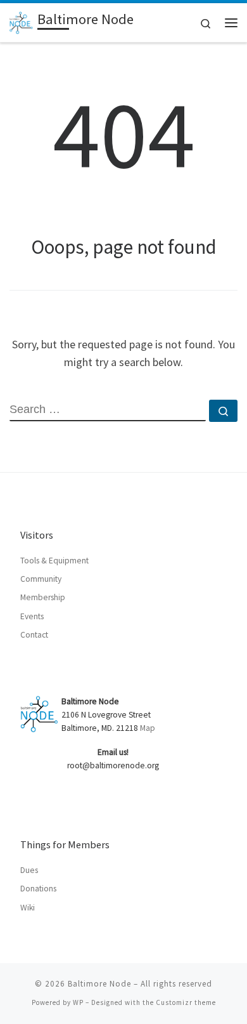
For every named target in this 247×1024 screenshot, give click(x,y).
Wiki (27, 907)
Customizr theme (186, 1002)
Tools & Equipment (54, 560)
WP (78, 1002)
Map (147, 728)
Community (40, 579)
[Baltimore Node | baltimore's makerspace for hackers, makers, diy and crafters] (21, 21)
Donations (38, 888)
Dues (29, 870)
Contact (34, 634)
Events (32, 616)
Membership (42, 597)
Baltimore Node (99, 983)
